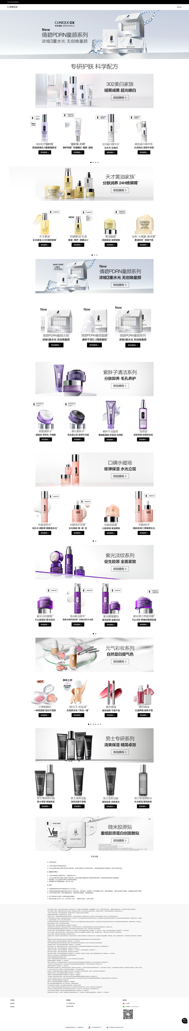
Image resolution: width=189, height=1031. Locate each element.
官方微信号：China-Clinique (131, 1006)
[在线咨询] (185, 1021)
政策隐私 (12, 1003)
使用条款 (12, 1006)
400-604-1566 (69, 1006)
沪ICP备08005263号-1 (96, 1027)
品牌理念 (179, 7)
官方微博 (127, 1003)
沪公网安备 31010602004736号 (116, 1027)
